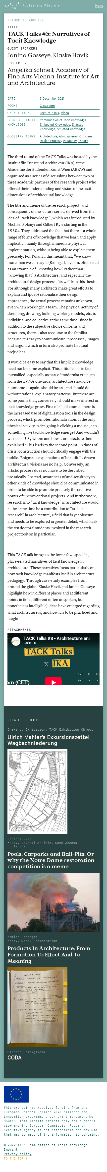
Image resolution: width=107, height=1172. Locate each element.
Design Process (50, 141)
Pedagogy (70, 141)
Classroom (47, 106)
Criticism (85, 136)
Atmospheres (68, 136)
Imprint (11, 1149)
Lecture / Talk (49, 113)
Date (11, 98)
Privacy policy (18, 1154)
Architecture (48, 136)
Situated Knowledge (71, 129)
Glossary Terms (21, 136)
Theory (83, 141)
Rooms (12, 106)
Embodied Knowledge (55, 124)
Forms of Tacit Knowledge (21, 122)
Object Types (19, 113)
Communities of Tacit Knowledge (63, 120)
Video (65, 113)
